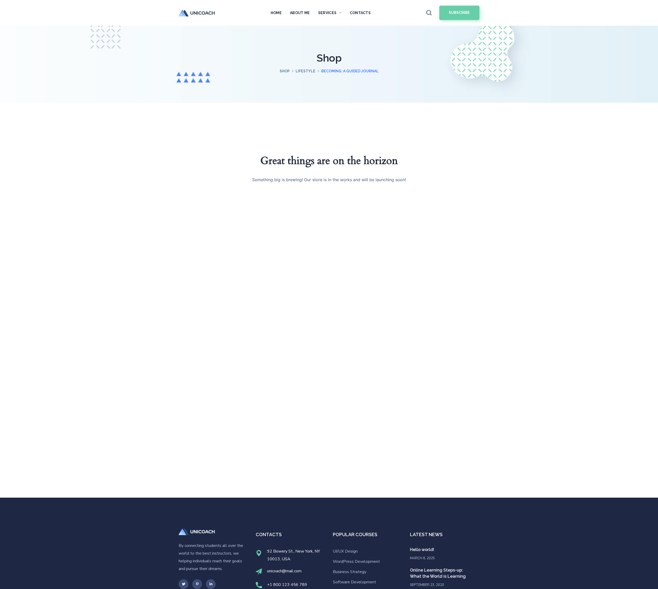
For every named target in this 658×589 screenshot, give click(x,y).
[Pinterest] (197, 584)
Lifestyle (305, 71)
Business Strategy (349, 572)
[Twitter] (183, 584)
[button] (429, 13)
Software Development (354, 582)
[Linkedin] (211, 584)
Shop (285, 71)
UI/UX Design (345, 551)
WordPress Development (356, 561)
